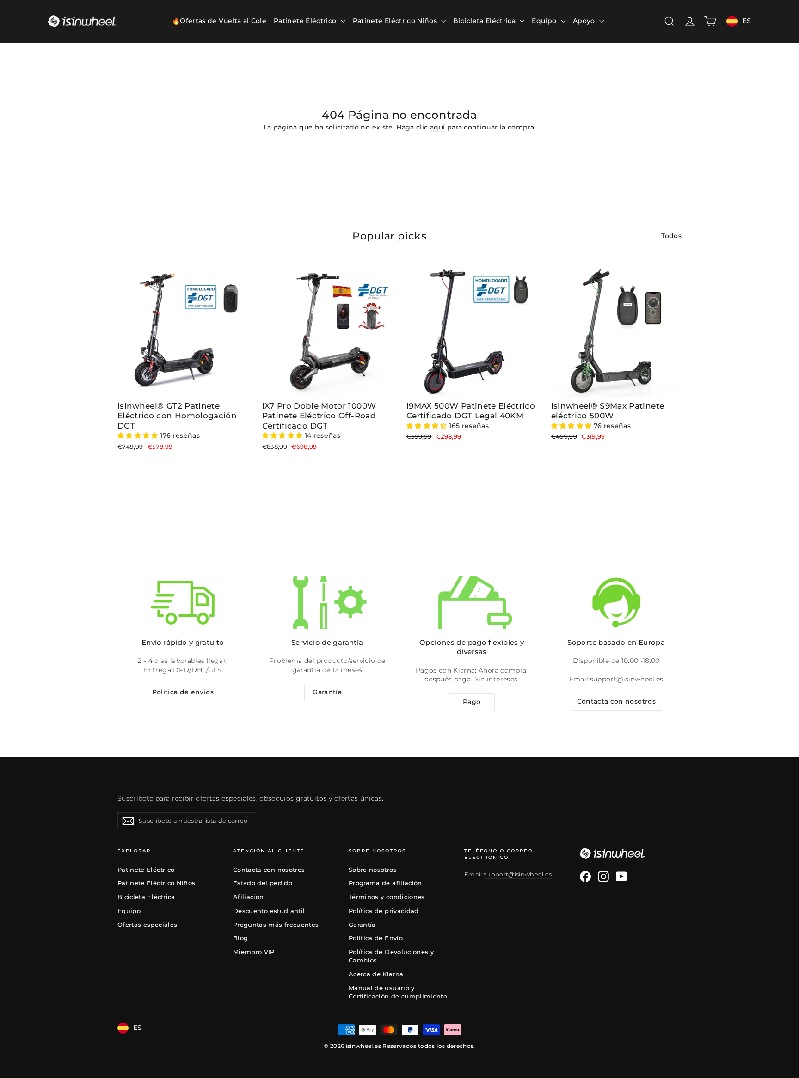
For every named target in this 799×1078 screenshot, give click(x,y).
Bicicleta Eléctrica (485, 21)
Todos (671, 236)
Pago (471, 702)
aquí (437, 127)
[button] (138, 435)
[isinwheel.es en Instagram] (603, 876)
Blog (240, 938)
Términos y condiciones (387, 896)
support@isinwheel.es (627, 679)
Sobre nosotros (373, 869)
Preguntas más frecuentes (276, 924)
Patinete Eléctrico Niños (396, 21)
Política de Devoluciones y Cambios (391, 956)
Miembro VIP (254, 952)
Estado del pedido (262, 883)
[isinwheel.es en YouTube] (621, 876)
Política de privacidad (384, 910)
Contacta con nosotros (616, 701)
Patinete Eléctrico (306, 21)
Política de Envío (376, 938)
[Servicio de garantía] (327, 602)
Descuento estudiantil (269, 910)
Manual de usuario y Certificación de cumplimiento (398, 992)
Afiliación (248, 896)
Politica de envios (183, 692)
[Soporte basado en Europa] (616, 602)
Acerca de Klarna (376, 974)
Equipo (545, 21)
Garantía (327, 692)
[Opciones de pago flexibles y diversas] (471, 602)
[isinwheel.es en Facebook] (585, 876)
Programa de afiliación (385, 883)
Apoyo (585, 21)
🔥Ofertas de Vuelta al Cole (219, 21)
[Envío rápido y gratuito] (182, 602)
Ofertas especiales (147, 924)
